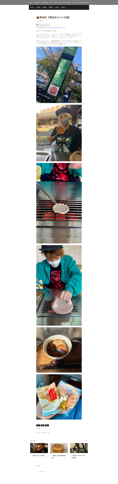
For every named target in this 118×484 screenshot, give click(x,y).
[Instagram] (81, 2)
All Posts (32, 7)
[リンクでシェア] (45, 432)
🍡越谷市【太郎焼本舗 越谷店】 (59, 456)
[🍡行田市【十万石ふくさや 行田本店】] (79, 448)
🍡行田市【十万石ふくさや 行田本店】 (78, 456)
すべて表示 (86, 440)
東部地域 (51, 7)
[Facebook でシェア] (36, 432)
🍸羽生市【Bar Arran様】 (38, 455)
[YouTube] (86, 2)
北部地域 (38, 7)
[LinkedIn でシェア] (42, 432)
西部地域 (44, 7)
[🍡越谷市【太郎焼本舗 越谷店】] (59, 448)
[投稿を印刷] (48, 432)
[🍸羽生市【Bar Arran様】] (39, 448)
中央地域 (57, 7)
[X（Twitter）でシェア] (39, 432)
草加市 (47, 425)
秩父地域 (63, 7)
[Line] (83, 2)
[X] (78, 2)
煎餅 (42, 425)
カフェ (38, 425)
